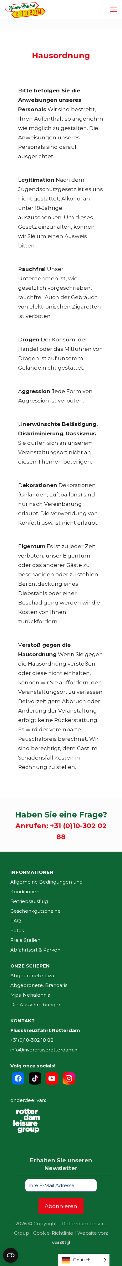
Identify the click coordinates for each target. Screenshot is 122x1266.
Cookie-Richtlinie (53, 1233)
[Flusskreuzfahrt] (25, 9)
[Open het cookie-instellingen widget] (10, 1255)
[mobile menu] (113, 9)
